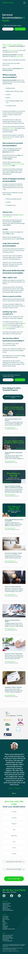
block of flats (10, 128)
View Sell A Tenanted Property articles (13, 397)
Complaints (5, 927)
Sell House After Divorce (8, 935)
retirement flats (6, 138)
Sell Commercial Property (8, 910)
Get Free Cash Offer (20, 29)
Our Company (6, 916)
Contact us (5, 923)
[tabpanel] (14, 418)
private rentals (19, 56)
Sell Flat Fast (5, 907)
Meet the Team (6, 919)
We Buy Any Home (7, 44)
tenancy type (6, 327)
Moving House (6, 939)
